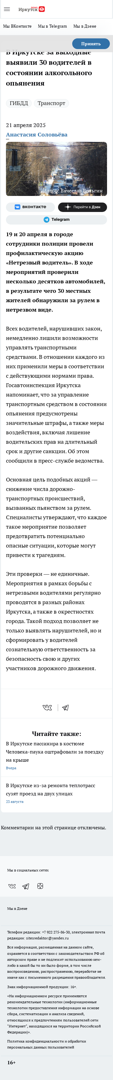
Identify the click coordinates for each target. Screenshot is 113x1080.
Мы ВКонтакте (17, 26)
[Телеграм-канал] (56, 220)
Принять (91, 44)
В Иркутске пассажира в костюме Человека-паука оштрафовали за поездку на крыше (55, 755)
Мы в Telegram (52, 26)
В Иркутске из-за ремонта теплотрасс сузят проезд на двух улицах (50, 793)
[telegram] (67, 707)
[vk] (47, 707)
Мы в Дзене (85, 26)
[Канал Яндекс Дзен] (82, 207)
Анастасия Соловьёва (36, 134)
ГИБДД (19, 103)
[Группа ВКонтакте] (30, 207)
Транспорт (51, 103)
